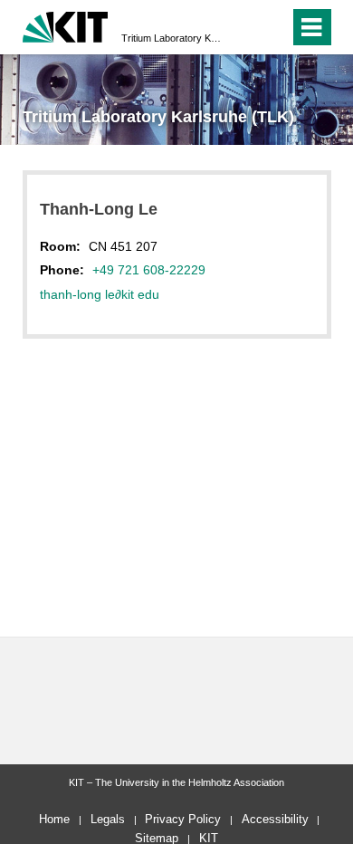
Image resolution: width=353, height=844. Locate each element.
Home (54, 819)
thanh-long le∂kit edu (99, 294)
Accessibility (275, 819)
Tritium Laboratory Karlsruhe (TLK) (171, 38)
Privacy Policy (183, 819)
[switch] (243, 27)
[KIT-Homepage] (66, 25)
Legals (108, 819)
